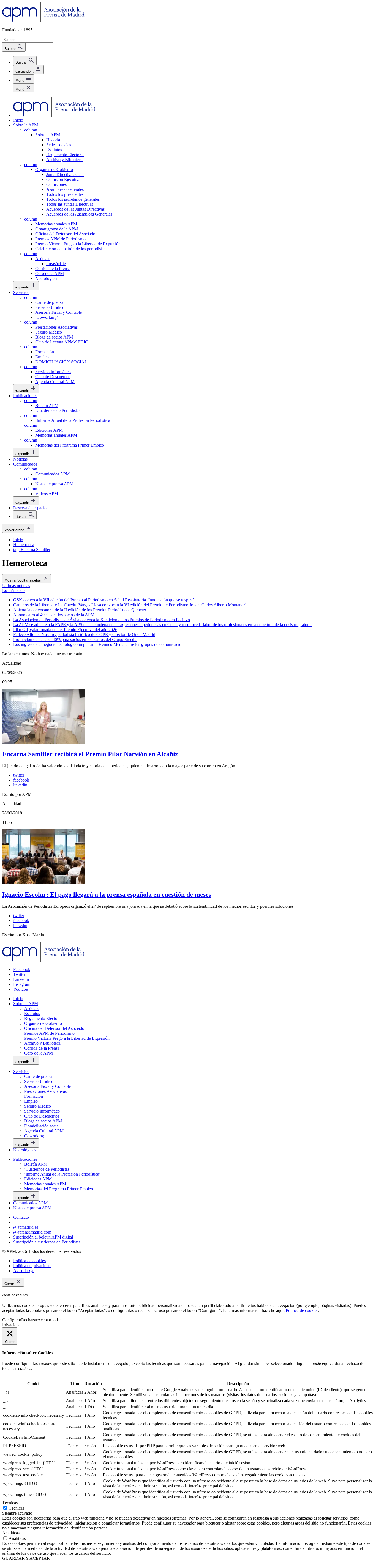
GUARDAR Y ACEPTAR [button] (26, 1558)
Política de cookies (302, 1310)
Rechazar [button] (29, 1319)
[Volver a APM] (43, 20)
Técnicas (16, 1508)
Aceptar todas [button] (49, 1319)
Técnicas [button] (10, 1502)
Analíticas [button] (11, 1533)
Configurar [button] (11, 1319)
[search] (25, 60)
